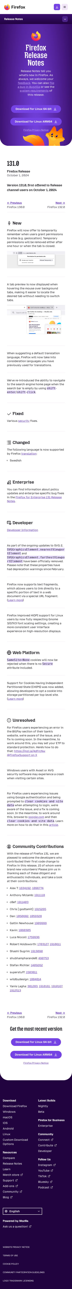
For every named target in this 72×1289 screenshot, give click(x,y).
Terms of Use (10, 1255)
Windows (9, 1111)
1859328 (36, 916)
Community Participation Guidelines (24, 1272)
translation (29, 453)
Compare (9, 1158)
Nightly (43, 1106)
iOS (5, 1123)
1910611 (55, 944)
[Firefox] (14, 7)
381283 (32, 986)
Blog (6, 1197)
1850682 (22, 916)
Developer (45, 1151)
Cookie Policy (11, 1264)
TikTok (42, 1176)
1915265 (40, 909)
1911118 (39, 895)
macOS (7, 1117)
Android (8, 1128)
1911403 (22, 902)
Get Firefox (57, 7)
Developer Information (22, 530)
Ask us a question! (15, 1226)
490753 (43, 958)
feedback (24, 82)
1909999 (41, 923)
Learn (6, 1169)
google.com (36, 817)
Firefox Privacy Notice (36, 129)
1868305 (25, 930)
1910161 (44, 986)
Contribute (45, 1145)
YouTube (43, 1170)
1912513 (15, 990)
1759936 (33, 937)
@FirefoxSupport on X (22, 755)
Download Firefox (15, 1106)
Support (8, 1180)
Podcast (43, 1187)
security (24, 421)
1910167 (56, 986)
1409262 (37, 965)
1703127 (42, 944)
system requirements (34, 90)
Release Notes (12, 1163)
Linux (6, 1134)
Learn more (15, 600)
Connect (44, 1139)
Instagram (45, 1165)
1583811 (31, 972)
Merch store (11, 1174)
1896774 (38, 888)
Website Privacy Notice (16, 1247)
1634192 (25, 888)
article (53, 825)
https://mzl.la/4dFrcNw (29, 751)
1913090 (37, 951)
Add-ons (8, 1186)
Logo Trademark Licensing (18, 1281)
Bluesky (43, 1181)
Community (11, 1191)
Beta (41, 1111)
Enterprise (45, 1125)
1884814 (35, 979)
